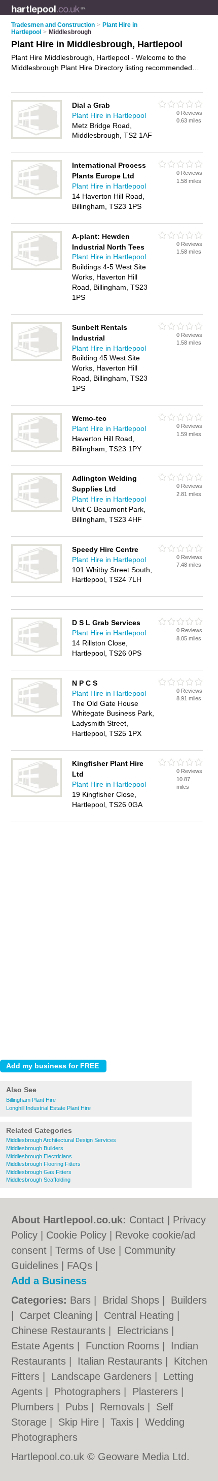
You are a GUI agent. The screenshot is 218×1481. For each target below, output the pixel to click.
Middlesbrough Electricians (39, 1156)
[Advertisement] (109, 937)
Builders (189, 1300)
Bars (82, 1300)
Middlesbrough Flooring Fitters (43, 1164)
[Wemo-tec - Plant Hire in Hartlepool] (36, 449)
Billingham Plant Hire (31, 1100)
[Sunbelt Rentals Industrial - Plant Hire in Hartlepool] (36, 358)
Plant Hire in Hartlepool (109, 115)
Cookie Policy (76, 1235)
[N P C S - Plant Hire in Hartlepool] (36, 714)
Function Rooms (124, 1345)
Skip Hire (80, 1422)
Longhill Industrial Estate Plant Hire (48, 1108)
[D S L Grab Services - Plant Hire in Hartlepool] (36, 654)
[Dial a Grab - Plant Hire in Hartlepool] (36, 136)
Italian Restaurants (121, 1361)
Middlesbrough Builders (34, 1148)
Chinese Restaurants (59, 1330)
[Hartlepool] (85, 16)
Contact (146, 1219)
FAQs (79, 1265)
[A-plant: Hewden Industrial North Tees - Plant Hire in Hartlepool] (36, 267)
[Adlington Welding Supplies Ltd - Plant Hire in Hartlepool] (36, 509)
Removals (124, 1406)
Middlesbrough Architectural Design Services (61, 1140)
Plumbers (34, 1406)
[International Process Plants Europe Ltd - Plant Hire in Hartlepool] (36, 196)
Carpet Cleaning (57, 1315)
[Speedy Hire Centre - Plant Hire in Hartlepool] (36, 580)
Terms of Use (85, 1250)
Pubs (78, 1406)
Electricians (144, 1330)
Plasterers (156, 1391)
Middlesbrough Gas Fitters (38, 1172)
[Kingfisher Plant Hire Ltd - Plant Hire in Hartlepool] (36, 794)
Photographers (89, 1391)
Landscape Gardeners (103, 1376)
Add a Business (49, 1280)
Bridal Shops (132, 1300)
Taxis (123, 1422)
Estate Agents (44, 1345)
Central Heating (140, 1315)
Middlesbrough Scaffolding (38, 1180)
